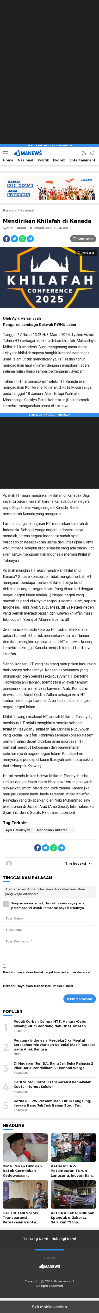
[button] (5, 153)
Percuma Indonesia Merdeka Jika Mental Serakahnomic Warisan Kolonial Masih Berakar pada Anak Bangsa (54, 1045)
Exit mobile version (49, 1306)
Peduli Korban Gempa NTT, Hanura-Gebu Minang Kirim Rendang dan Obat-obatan (50, 1024)
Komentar (86, 238)
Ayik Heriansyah (18, 830)
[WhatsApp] (22, 238)
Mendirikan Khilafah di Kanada (56, 830)
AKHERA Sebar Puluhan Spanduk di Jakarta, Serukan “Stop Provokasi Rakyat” (72, 1220)
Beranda (9, 210)
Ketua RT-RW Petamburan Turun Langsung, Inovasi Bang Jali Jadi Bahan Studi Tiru (52, 1103)
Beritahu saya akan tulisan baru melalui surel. (38, 986)
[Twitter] (14, 238)
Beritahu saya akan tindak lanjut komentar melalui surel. (47, 972)
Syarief (8, 228)
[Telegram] (30, 238)
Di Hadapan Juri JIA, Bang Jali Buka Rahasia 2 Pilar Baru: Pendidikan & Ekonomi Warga (53, 1066)
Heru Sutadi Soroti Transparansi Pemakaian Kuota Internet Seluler (52, 1084)
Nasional (27, 210)
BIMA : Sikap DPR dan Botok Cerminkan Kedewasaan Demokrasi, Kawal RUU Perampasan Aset (24, 1175)
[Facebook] (6, 238)
